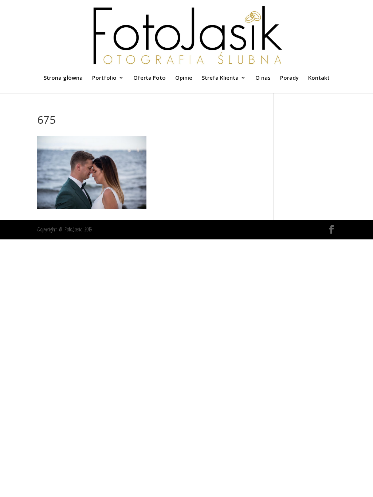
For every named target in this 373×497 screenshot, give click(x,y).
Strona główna (63, 78)
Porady (289, 78)
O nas (263, 78)
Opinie (183, 78)
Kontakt (319, 78)
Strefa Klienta (220, 78)
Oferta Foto (149, 78)
